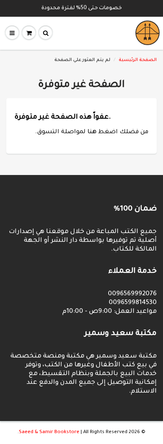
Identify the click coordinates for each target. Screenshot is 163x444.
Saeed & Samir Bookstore (49, 432)
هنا (92, 132)
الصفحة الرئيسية (138, 60)
